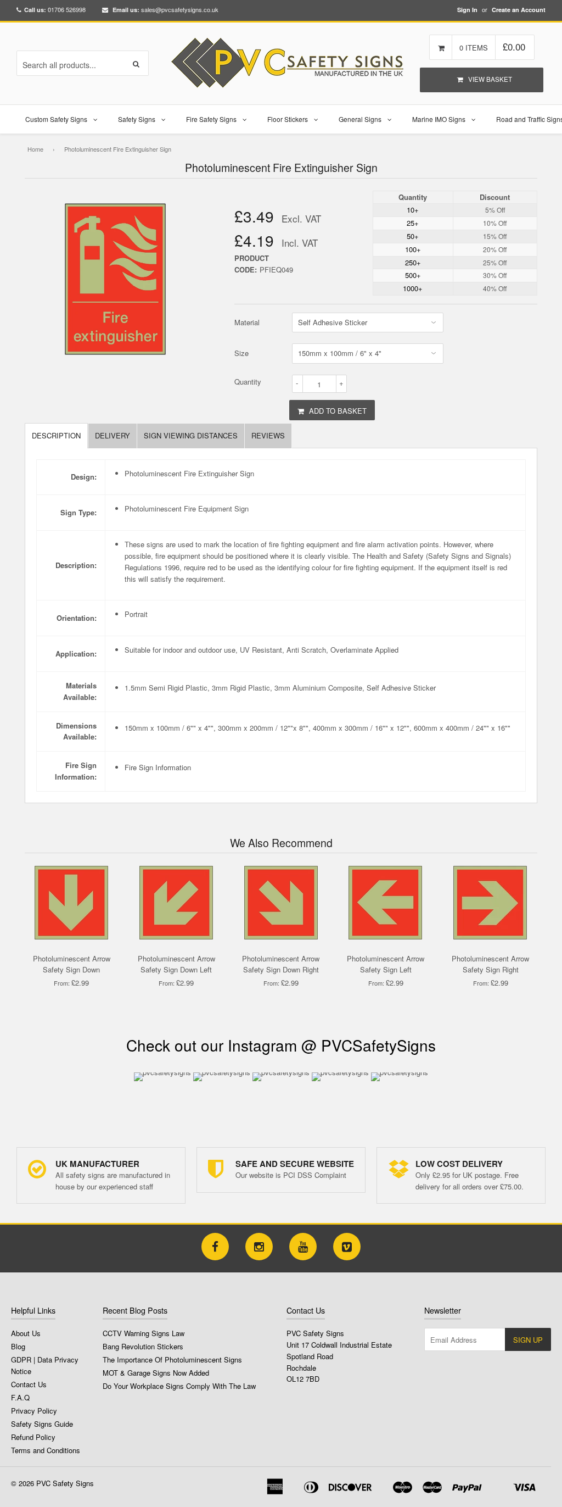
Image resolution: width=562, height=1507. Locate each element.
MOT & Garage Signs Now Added (156, 1372)
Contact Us (29, 1384)
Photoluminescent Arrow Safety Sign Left (385, 964)
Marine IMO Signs (438, 119)
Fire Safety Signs (211, 119)
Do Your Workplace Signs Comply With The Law (179, 1386)
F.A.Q (20, 1397)
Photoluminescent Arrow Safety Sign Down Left (176, 964)
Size (241, 353)
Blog (18, 1346)
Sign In (467, 9)
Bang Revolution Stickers (143, 1346)
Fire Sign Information (158, 767)
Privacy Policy (34, 1410)
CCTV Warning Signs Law (143, 1333)
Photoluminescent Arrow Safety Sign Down (71, 964)
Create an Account (519, 9)
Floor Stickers (287, 119)
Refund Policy (33, 1437)
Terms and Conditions (45, 1450)
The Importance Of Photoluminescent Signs (172, 1359)
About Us (26, 1333)
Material (247, 322)
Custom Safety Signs (56, 119)
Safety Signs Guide (42, 1424)
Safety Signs (136, 119)
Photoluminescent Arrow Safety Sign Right (490, 964)
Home (35, 148)
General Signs (360, 119)
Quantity (247, 381)
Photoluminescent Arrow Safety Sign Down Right (280, 964)
